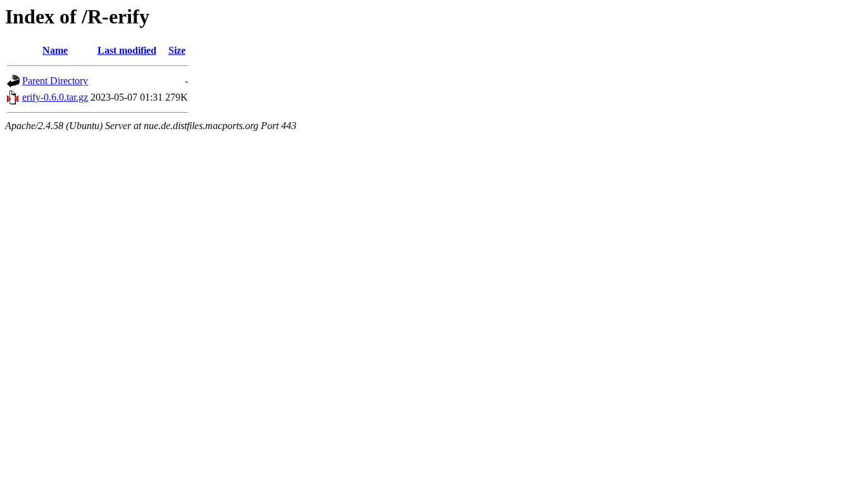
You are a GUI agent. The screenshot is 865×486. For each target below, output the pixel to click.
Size (177, 50)
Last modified (127, 50)
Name (55, 50)
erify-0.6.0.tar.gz (55, 97)
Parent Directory (55, 80)
